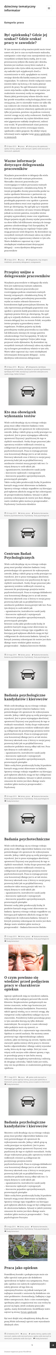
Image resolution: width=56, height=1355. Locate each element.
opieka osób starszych (23, 149)
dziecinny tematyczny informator (20, 8)
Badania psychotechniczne (14, 515)
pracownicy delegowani (21, 262)
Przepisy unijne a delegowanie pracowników (27, 274)
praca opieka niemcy (20, 1082)
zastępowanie (36, 262)
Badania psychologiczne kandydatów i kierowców (26, 697)
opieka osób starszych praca (22, 1336)
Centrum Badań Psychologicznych (19, 555)
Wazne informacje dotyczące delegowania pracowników (24, 164)
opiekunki (16, 151)
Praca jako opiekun (21, 1267)
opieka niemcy (9, 149)
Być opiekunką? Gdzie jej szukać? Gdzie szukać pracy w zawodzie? (25, 38)
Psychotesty (28, 515)
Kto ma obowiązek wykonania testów (20, 414)
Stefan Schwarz (19, 374)
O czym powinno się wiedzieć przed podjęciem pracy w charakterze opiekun (26, 983)
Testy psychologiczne (41, 515)
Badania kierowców (41, 513)
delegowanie (33, 260)
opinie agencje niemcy (21, 1079)
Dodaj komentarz (13, 801)
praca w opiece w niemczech (39, 1082)
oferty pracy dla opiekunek (37, 146)
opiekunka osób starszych (22, 1338)
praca (22, 146)
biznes (22, 513)
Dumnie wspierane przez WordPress (17, 1352)
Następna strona (53, 1345)
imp (39, 260)
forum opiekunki (29, 1312)
